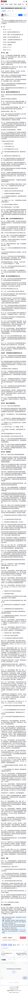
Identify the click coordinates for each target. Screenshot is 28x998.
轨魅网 (17, 987)
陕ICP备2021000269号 (14, 988)
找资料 (15, 4)
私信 (25, 15)
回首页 (2, 4)
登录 (14, 972)
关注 (21, 15)
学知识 (6, 4)
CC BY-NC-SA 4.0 (21, 929)
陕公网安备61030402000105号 (15, 990)
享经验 (11, 4)
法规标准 (3, 10)
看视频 (19, 4)
